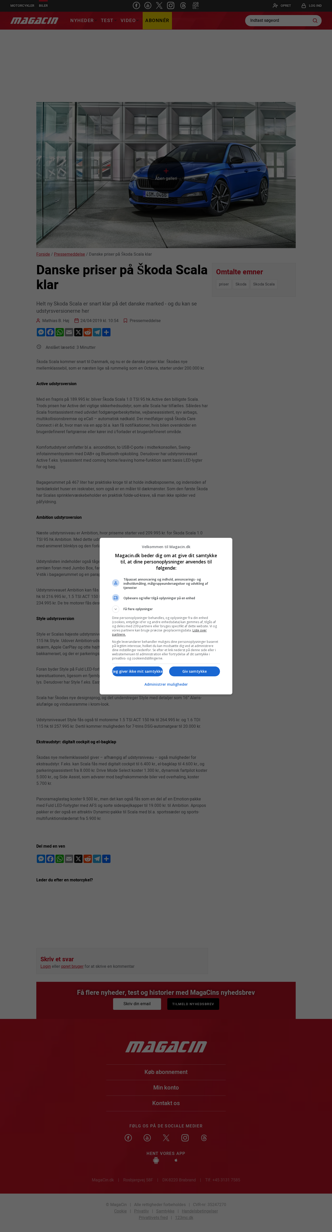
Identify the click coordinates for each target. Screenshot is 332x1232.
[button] (166, 609)
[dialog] (166, 616)
